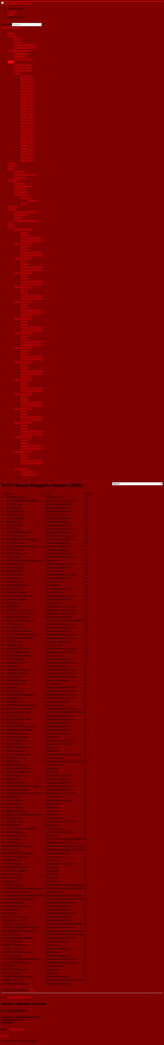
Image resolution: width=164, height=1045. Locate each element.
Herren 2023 (26, 93)
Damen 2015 (27, 142)
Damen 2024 (27, 90)
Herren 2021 (26, 105)
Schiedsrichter (21, 194)
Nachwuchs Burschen (25, 44)
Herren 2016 (26, 134)
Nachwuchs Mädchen (25, 47)
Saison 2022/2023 (23, 287)
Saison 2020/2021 (23, 318)
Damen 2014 (27, 148)
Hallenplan (19, 177)
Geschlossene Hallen (24, 174)
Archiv (17, 73)
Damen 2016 (27, 137)
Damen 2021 (27, 108)
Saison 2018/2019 (23, 347)
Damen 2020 (27, 114)
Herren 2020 (26, 111)
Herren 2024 (26, 88)
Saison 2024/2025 (23, 258)
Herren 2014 (26, 145)
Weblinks (12, 206)
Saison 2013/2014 (23, 422)
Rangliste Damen (23, 67)
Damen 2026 (27, 79)
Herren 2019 (26, 116)
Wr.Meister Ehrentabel (25, 220)
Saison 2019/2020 (23, 333)
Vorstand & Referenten (25, 212)
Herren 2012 (26, 157)
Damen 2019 (27, 119)
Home (11, 33)
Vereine (11, 163)
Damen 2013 (27, 154)
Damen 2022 (27, 102)
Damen (17, 41)
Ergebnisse (19, 56)
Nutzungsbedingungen (19, 997)
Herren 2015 (26, 139)
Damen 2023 (27, 96)
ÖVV (32, 990)
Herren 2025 (26, 82)
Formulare (19, 183)
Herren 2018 (26, 122)
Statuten (18, 217)
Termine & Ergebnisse (19, 50)
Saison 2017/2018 (23, 362)
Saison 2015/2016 (23, 393)
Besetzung (25, 197)
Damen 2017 (27, 131)
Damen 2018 (27, 125)
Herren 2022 (26, 99)
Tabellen (12, 36)
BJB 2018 (25, 376)
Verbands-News (28, 474)
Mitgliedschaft (21, 214)
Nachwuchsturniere (24, 59)
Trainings (12, 165)
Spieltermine (20, 53)
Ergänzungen (21, 191)
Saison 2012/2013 (23, 437)
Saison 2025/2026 (23, 243)
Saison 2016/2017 (23, 379)
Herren (17, 39)
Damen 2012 (27, 160)
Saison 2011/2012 (23, 451)
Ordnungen (20, 189)
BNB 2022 (26, 315)
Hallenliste (19, 171)
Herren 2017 (26, 128)
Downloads (13, 180)
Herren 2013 (26, 151)
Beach (11, 62)
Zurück (5, 1035)
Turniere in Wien (22, 70)
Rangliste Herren (22, 64)
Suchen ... (6, 24)
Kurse (23, 203)
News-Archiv (21, 468)
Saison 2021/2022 (23, 301)
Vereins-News (27, 471)
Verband (12, 209)
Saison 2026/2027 (23, 229)
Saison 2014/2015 (23, 408)
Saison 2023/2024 (23, 272)
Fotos (10, 223)
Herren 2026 (26, 76)
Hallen (11, 168)
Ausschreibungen (23, 186)
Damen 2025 (27, 85)
